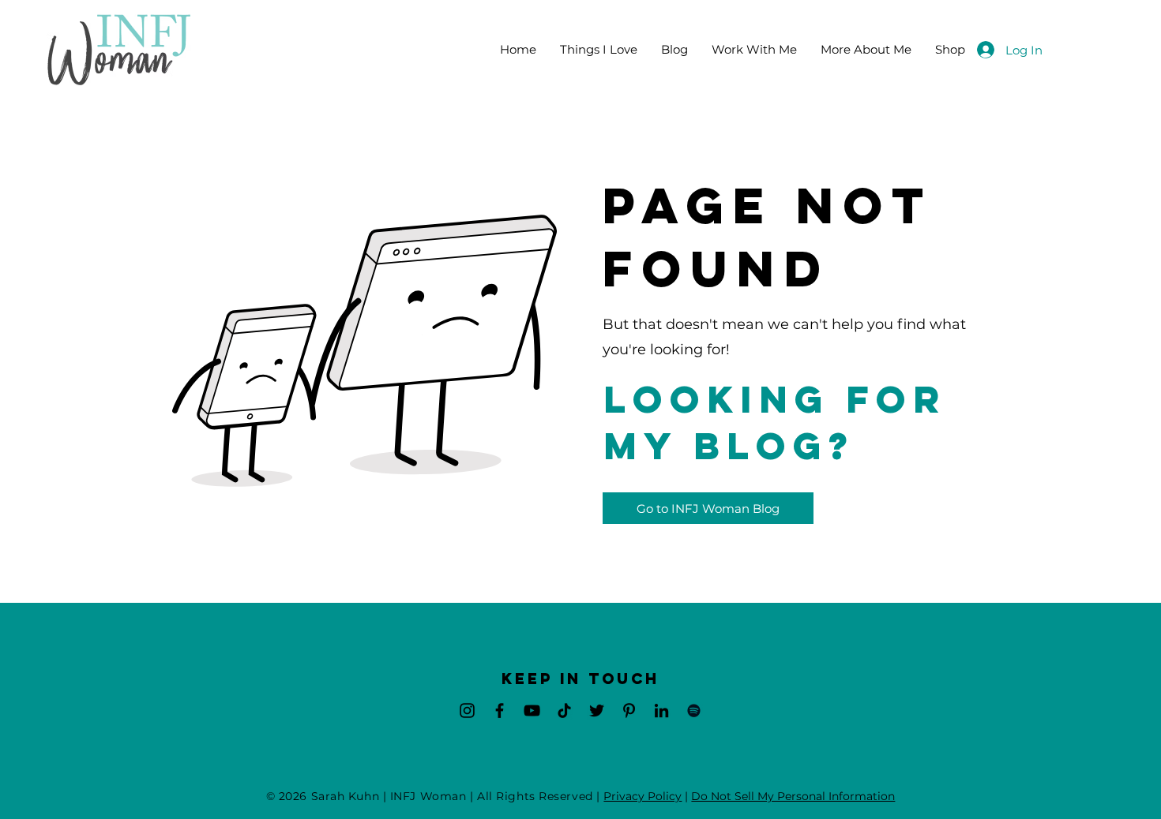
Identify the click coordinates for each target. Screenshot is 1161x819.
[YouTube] (532, 710)
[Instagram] (467, 710)
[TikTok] (564, 710)
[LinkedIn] (661, 710)
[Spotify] (694, 710)
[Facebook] (499, 710)
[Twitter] (597, 710)
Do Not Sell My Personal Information (793, 796)
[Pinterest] (629, 710)
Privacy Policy (642, 796)
